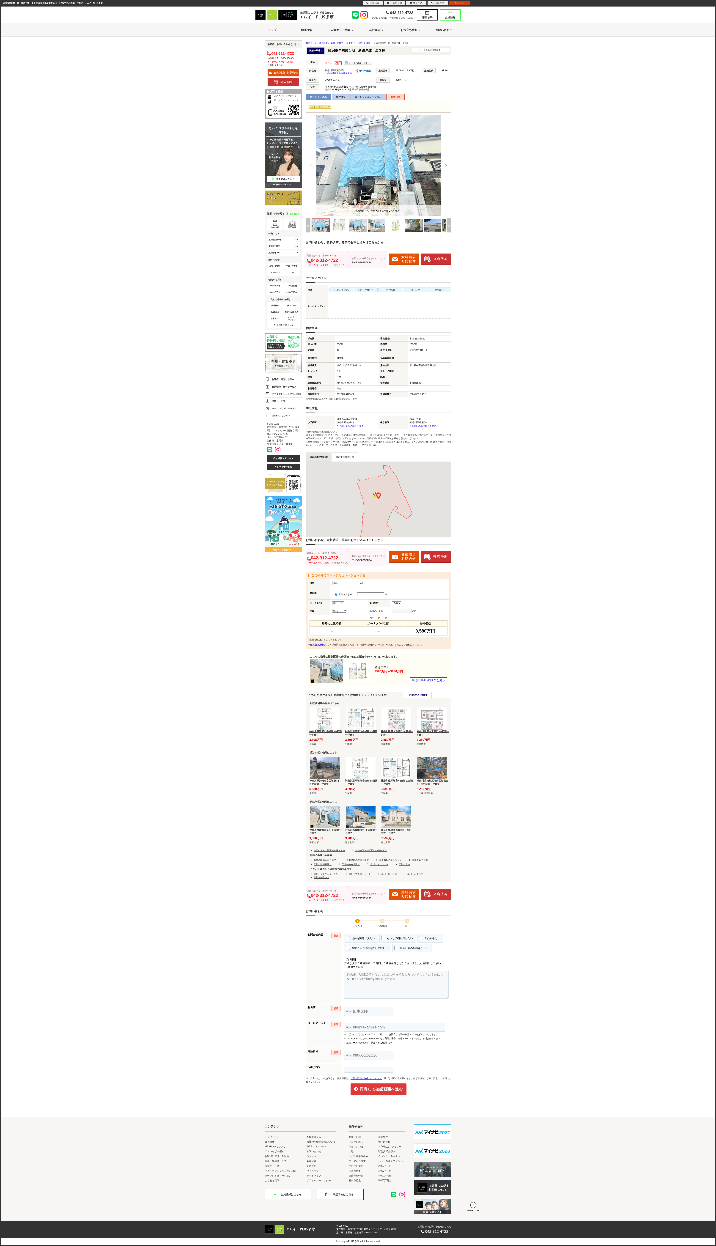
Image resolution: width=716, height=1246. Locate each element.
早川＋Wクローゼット (360, 874)
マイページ (313, 1170)
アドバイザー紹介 (283, 466)
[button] (378, 496)
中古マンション (357, 1146)
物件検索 (306, 30)
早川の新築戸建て (323, 864)
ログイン (311, 1156)
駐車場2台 (275, 318)
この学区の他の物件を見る (350, 426)
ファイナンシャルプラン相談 (286, 394)
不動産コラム (314, 1136)
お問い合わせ (443, 30)
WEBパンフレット (281, 415)
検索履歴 (439, 3)
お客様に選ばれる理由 (283, 379)
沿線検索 (275, 227)
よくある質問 (272, 1180)
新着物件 (275, 305)
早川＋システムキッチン (326, 874)
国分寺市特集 (356, 1175)
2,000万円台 (275, 286)
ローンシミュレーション (368, 96)
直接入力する (346, 594)
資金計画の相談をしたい (413, 948)
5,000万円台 (291, 292)
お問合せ (395, 96)
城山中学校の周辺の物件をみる (371, 850)
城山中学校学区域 (345, 457)
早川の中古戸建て (351, 864)
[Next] (446, 165)
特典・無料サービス (276, 1161)
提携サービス (278, 401)
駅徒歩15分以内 (292, 312)
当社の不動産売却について (321, 1141)
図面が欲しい (432, 938)
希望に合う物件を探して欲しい (369, 948)
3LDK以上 (275, 312)
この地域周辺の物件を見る (338, 73)
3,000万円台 (291, 286)
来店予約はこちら (343, 1194)
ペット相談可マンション (283, 325)
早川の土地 (404, 864)
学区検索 (292, 227)
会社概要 (269, 1141)
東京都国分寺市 (275, 240)
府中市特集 (355, 1180)
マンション (275, 272)
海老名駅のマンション (390, 860)
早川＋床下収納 (389, 874)
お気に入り (396, 3)
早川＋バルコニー (416, 874)
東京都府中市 (274, 253)
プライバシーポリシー (319, 1180)
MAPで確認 (364, 71)
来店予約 (427, 17)
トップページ (272, 1136)
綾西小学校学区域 (319, 457)
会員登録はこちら (291, 1194)
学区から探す (356, 1166)
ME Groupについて (275, 1146)
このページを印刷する (285, 96)
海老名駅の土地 (420, 860)
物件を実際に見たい (363, 938)
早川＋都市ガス (321, 877)
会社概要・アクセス (283, 458)
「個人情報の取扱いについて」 (366, 1078)
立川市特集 (355, 1170)
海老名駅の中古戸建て (357, 860)
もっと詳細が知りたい (399, 938)
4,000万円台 (275, 292)
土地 (292, 272)
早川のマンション (379, 864)
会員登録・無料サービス (284, 386)
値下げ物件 (291, 305)
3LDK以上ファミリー (389, 1146)
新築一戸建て (275, 266)
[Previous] (311, 165)
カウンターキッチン (291, 318)
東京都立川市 (274, 246)
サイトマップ (314, 1175)
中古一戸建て (291, 266)
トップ (272, 30)
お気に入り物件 (418, 694)
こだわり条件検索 (358, 1156)
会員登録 (450, 17)
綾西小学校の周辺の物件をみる (329, 850)
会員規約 (311, 1166)
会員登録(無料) (317, 644)
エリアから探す (357, 1161)
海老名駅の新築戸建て (325, 860)
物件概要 (341, 96)
